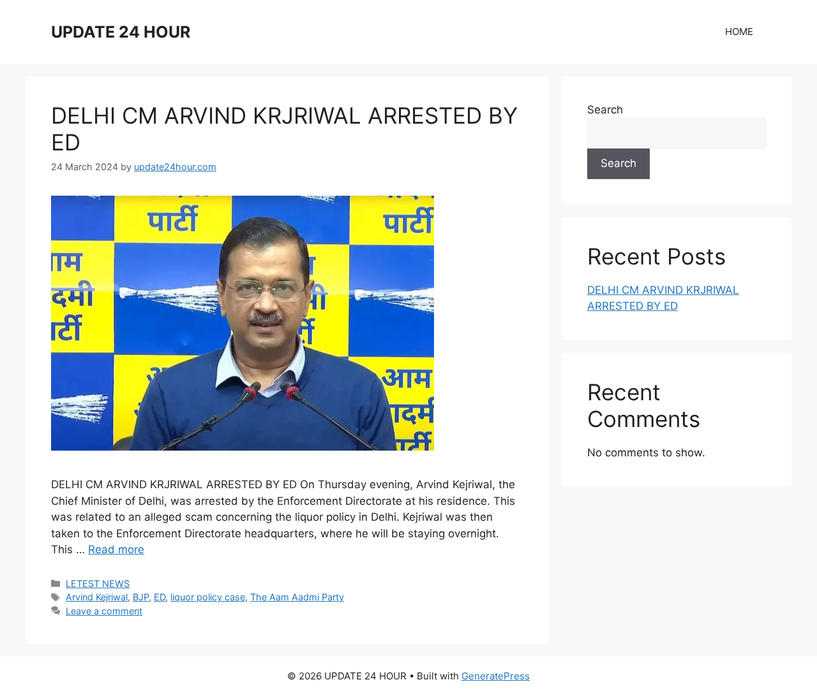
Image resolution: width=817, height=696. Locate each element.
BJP (141, 596)
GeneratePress (495, 676)
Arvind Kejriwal (97, 596)
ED (159, 596)
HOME (739, 31)
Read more (116, 549)
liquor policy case (207, 596)
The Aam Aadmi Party (297, 596)
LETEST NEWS (98, 583)
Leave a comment (104, 610)
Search (605, 109)
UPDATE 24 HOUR (120, 31)
